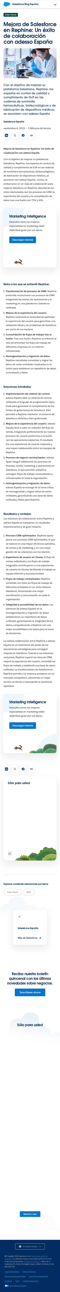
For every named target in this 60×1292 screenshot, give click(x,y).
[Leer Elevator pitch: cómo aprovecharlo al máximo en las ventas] (30, 1196)
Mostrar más (30, 1214)
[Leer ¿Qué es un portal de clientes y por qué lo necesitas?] (30, 1151)
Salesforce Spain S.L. (32, 1261)
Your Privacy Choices (18, 1285)
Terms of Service (29, 1271)
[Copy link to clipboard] (31, 135)
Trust (17, 1281)
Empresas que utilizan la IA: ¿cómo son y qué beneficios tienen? (30, 819)
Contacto (8, 1281)
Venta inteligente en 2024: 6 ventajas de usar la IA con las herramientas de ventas (29, 1078)
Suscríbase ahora (30, 992)
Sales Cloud (10, 15)
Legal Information (12, 1271)
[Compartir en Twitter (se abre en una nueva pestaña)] (15, 135)
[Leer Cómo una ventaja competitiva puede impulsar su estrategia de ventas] (30, 1106)
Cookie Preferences (30, 1281)
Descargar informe (22, 239)
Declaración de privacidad (15, 1276)
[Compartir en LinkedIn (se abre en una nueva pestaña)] (6, 135)
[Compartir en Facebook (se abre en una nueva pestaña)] (23, 135)
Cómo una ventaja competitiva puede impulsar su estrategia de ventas (29, 1125)
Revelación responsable (38, 1276)
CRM (29, 892)
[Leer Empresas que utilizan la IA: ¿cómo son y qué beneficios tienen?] (18, 808)
